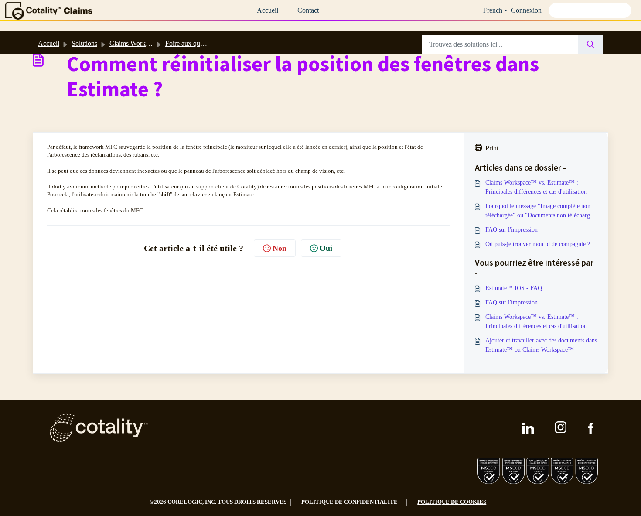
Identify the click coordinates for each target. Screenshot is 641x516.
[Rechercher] (590, 44)
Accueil (267, 10)
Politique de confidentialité (349, 502)
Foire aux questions (192, 43)
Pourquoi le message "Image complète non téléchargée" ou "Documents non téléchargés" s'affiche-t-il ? (541, 211)
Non (279, 248)
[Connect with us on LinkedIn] (528, 428)
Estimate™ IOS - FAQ (513, 288)
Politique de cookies (451, 502)
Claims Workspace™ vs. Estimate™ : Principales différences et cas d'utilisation (536, 187)
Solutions (84, 43)
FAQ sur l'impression (511, 229)
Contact (308, 10)
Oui (326, 248)
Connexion (526, 10)
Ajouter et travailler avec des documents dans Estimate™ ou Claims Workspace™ (541, 345)
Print (491, 148)
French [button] (492, 10)
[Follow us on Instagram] (561, 427)
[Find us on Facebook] (591, 428)
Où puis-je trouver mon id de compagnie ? (537, 244)
